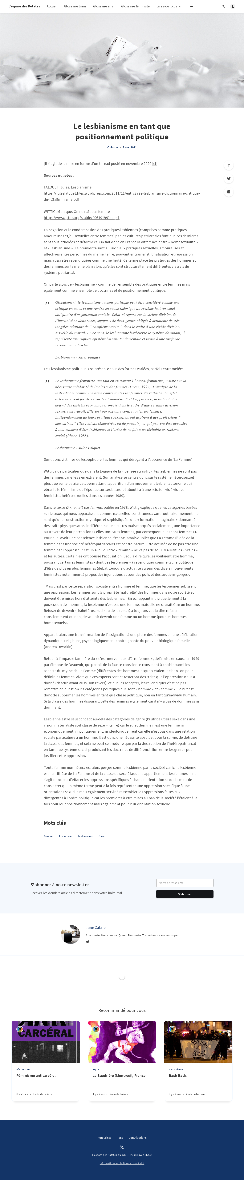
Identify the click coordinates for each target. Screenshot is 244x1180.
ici (154, 163)
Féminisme (65, 836)
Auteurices (104, 1137)
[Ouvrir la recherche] (223, 6)
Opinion (112, 147)
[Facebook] (229, 192)
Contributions (138, 1137)
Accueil (52, 6)
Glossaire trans (75, 6)
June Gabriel (96, 927)
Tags (120, 1137)
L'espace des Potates (24, 6)
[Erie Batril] (19, 1029)
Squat (96, 1069)
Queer (102, 836)
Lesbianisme (85, 836)
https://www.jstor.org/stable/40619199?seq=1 (82, 217)
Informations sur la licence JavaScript (122, 1163)
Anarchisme (176, 1069)
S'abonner (185, 894)
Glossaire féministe (135, 6)
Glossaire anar (104, 6)
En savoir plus (167, 6)
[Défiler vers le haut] (229, 165)
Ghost (148, 1155)
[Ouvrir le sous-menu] (192, 6)
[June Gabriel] (70, 934)
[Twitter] (229, 178)
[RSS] (122, 1147)
